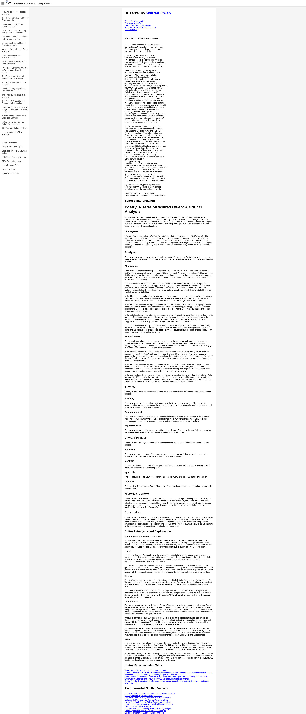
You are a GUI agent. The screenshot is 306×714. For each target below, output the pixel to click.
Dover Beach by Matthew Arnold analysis (12, 25)
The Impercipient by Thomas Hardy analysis (143, 696)
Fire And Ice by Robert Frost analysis (13, 13)
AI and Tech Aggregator (135, 21)
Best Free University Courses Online (14, 152)
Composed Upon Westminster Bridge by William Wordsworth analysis (14, 109)
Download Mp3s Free (134, 23)
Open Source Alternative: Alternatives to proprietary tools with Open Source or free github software (166, 677)
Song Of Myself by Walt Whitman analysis (11, 56)
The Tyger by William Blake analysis (13, 96)
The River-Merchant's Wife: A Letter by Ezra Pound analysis (150, 693)
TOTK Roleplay (131, 30)
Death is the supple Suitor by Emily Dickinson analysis (14, 32)
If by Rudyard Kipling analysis (14, 128)
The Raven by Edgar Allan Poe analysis (15, 83)
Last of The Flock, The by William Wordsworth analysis (148, 702)
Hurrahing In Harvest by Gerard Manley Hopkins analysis (149, 704)
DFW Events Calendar (11, 161)
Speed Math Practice (10, 173)
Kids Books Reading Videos (14, 157)
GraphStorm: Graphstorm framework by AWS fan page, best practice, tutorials (157, 679)
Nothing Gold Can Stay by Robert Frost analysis (13, 123)
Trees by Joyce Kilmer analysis (138, 706)
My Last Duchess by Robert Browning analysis (13, 44)
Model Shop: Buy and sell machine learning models (146, 670)
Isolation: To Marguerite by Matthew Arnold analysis (146, 700)
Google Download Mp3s (12, 147)
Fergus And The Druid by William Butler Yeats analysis (148, 698)
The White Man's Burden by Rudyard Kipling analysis (13, 77)
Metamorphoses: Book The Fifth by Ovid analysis (145, 711)
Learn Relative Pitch (10, 165)
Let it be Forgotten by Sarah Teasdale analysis (144, 713)
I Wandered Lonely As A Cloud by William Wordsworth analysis (14, 70)
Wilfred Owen (158, 13)
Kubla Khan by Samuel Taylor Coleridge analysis (14, 117)
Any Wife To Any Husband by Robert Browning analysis (148, 709)
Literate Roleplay (9, 169)
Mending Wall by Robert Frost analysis (14, 50)
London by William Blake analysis (12, 133)
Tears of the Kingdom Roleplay (138, 25)
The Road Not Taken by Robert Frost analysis (15, 19)
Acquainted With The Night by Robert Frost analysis (14, 38)
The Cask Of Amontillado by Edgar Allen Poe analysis (13, 102)
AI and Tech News (9, 143)
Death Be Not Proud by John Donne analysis (14, 63)
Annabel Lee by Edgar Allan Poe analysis (14, 90)
